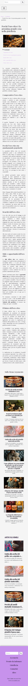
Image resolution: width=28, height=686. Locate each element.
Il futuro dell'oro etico (7, 63)
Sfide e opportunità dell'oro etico (9, 60)
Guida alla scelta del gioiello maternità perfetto (14, 440)
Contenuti (7, 50)
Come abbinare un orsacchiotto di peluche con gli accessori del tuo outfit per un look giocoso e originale (14, 465)
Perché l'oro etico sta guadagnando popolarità (12, 55)
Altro (14, 672)
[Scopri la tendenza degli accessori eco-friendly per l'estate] (14, 405)
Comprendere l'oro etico (8, 52)
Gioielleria (7, 17)
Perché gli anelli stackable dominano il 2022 (14, 390)
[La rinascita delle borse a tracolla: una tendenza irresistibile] (14, 507)
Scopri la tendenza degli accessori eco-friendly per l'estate (14, 415)
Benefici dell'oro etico (7, 58)
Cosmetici (14, 669)
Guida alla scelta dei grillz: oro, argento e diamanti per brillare (13, 556)
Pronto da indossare (14, 661)
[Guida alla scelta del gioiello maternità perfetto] (14, 431)
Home (2, 17)
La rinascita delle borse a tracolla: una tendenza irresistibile (14, 516)
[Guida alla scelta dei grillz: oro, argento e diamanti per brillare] (14, 546)
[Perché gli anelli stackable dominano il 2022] (14, 381)
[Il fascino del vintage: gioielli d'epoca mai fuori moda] (14, 483)
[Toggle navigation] (4, 8)
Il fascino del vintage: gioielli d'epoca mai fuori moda (14, 491)
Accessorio (14, 658)
